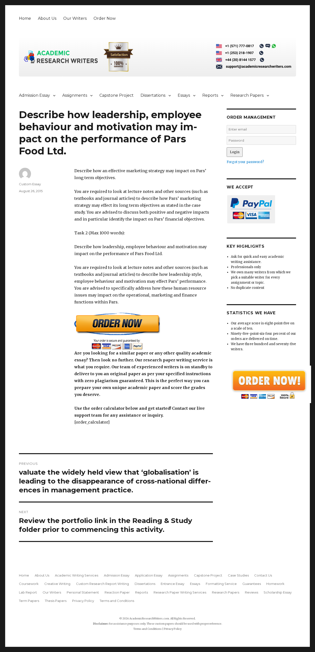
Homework (275, 584)
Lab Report (28, 592)
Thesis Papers (55, 601)
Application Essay (148, 575)
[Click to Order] (143, 331)
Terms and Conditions (117, 601)
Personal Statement (83, 592)
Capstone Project (116, 95)
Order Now (105, 18)
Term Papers (29, 601)
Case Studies (238, 575)
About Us (47, 18)
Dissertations (153, 95)
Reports (210, 95)
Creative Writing (57, 584)
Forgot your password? (245, 162)
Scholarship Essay (279, 592)
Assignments (74, 95)
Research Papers (247, 95)
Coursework (29, 584)
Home (25, 18)
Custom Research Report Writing (102, 584)
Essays (184, 95)
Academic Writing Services (76, 575)
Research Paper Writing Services (180, 592)
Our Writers (75, 18)
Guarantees (251, 584)
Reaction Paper (117, 592)
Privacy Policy (83, 601)
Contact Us (263, 575)
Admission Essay (34, 95)
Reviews (251, 592)
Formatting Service (221, 584)
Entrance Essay (172, 584)
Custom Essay (30, 184)
